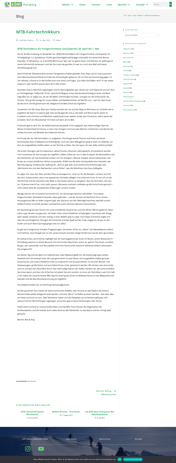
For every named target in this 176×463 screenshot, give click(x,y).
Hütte (82, 4)
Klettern (126, 92)
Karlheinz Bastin (26, 40)
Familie (125, 70)
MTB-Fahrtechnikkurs (152, 15)
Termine (95, 4)
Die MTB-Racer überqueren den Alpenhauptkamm (99, 413)
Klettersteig (127, 97)
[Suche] (170, 4)
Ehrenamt (126, 66)
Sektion (66, 4)
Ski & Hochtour (128, 110)
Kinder (125, 88)
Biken (58, 40)
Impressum (71, 439)
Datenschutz (105, 439)
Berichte (122, 4)
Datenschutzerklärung (132, 459)
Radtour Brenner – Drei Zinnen (66, 411)
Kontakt (140, 4)
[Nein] (173, 459)
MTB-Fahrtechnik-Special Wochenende (32, 413)
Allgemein (126, 49)
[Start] (124, 15)
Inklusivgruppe (128, 79)
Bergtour (126, 53)
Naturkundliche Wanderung (133, 101)
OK (120, 459)
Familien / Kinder (129, 75)
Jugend (125, 84)
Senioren (126, 105)
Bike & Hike (127, 57)
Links (109, 4)
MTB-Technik (31, 381)
